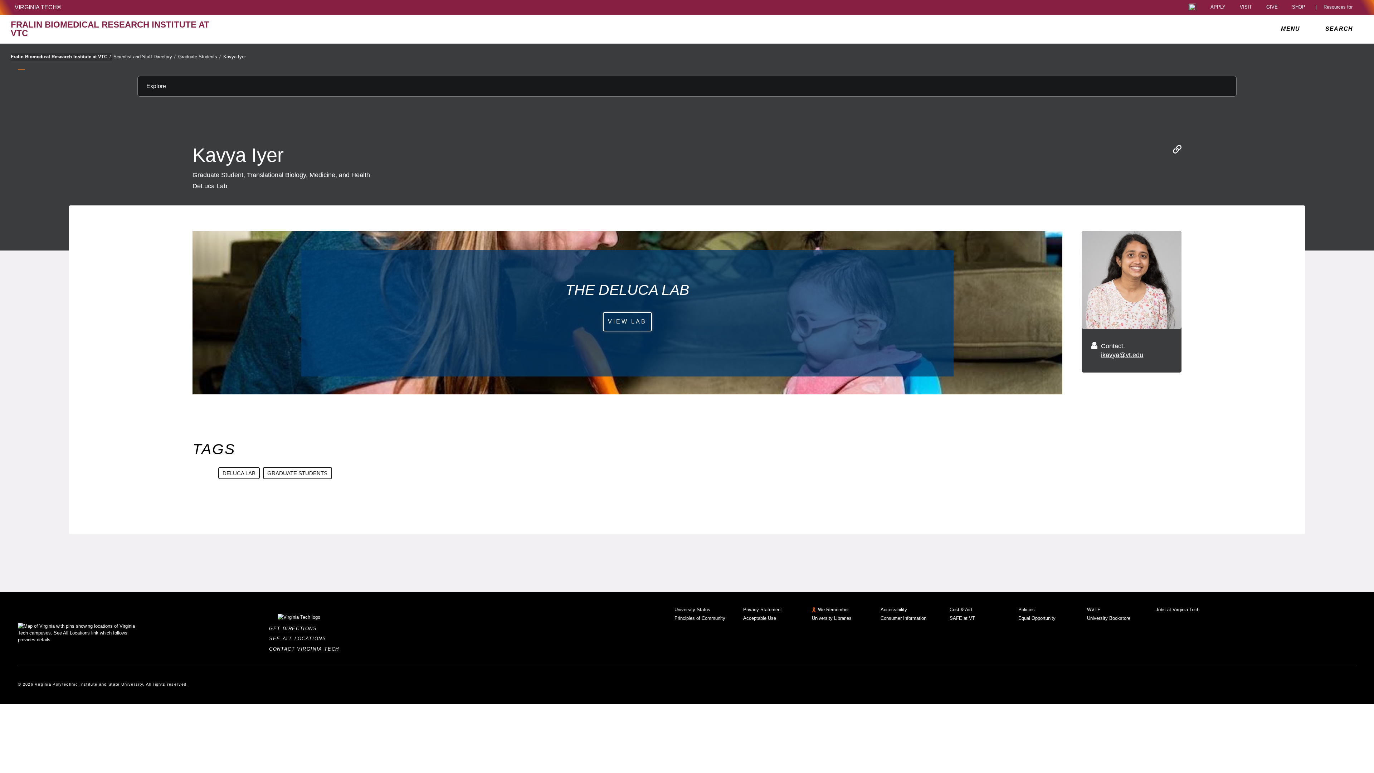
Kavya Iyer (234, 56)
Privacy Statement (762, 609)
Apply (1218, 7)
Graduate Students (199, 56)
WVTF (1093, 609)
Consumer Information (903, 618)
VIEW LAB (627, 322)
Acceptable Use (759, 618)
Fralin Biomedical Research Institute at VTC (61, 56)
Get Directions (295, 628)
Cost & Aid (961, 609)
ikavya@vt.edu (1122, 355)
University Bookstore (1108, 618)
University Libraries (832, 618)
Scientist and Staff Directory (144, 56)
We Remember (833, 609)
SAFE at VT (962, 618)
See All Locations (299, 638)
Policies (1026, 609)
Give (1272, 7)
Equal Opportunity (1037, 618)
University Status (692, 609)
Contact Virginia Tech (306, 649)
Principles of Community (699, 618)
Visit (1246, 7)
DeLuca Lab (239, 473)
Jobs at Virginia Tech (1177, 609)
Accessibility (894, 609)
